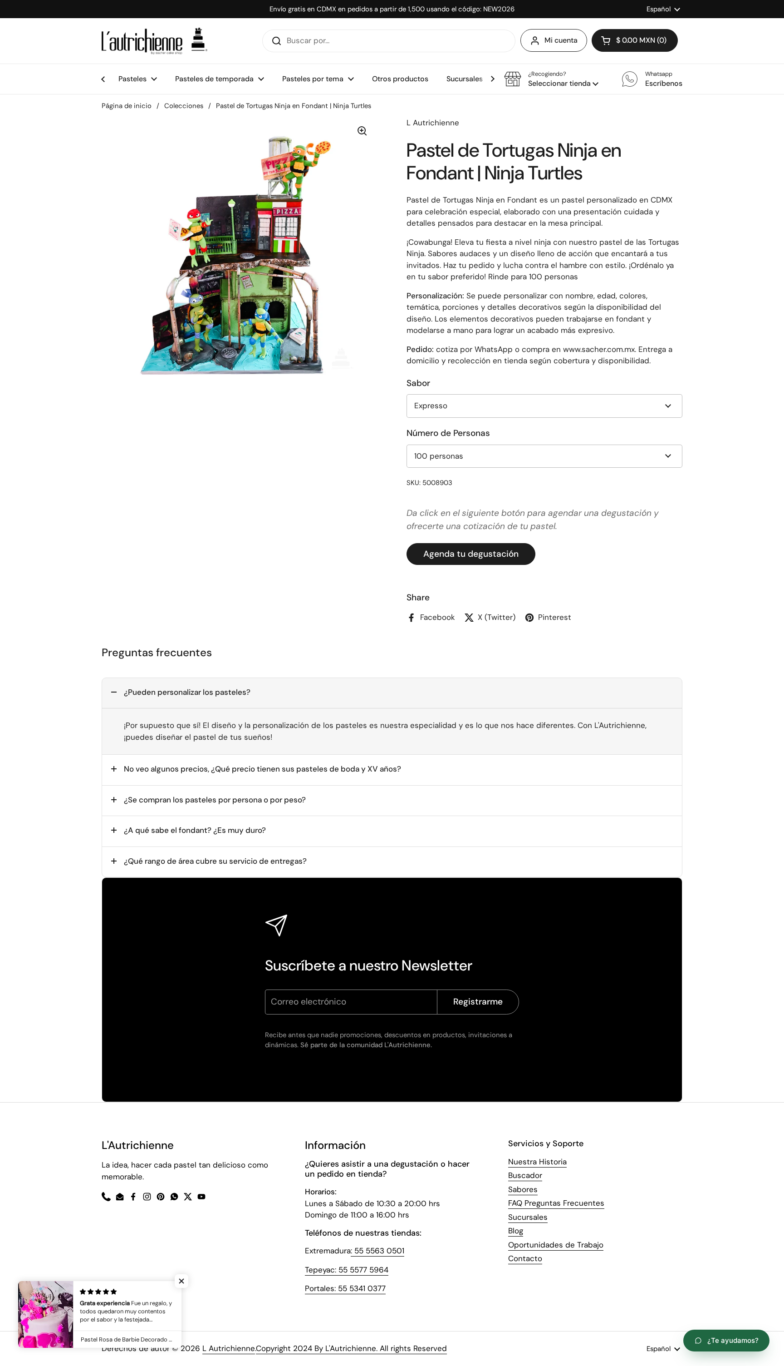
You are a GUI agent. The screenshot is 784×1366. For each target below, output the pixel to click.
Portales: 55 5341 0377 (345, 1288)
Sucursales (528, 1217)
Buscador (525, 1175)
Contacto (525, 1258)
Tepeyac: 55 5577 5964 (346, 1270)
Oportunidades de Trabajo (555, 1245)
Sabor (418, 383)
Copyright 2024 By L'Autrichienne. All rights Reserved (351, 1348)
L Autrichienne (228, 1348)
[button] (551, 79)
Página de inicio (127, 105)
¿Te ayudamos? (733, 1340)
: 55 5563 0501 (377, 1251)
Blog (515, 1231)
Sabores (523, 1189)
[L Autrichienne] (154, 40)
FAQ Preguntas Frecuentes (556, 1203)
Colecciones (183, 105)
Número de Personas (448, 433)
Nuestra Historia (537, 1162)
